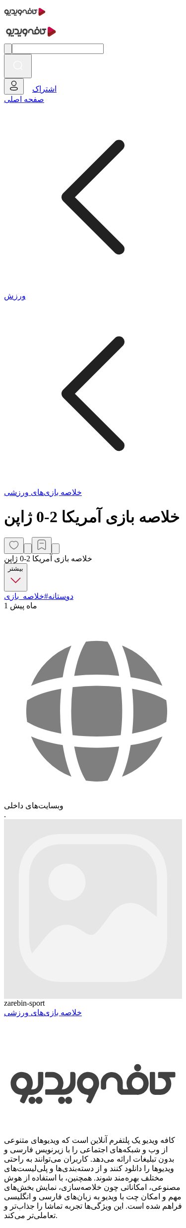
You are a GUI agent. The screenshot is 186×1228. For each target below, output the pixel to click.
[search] (18, 66)
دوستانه (60, 596)
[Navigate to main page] (25, 17)
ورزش (15, 296)
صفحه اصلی (24, 99)
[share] (28, 548)
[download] (56, 548)
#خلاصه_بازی (26, 596)
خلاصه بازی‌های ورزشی (43, 492)
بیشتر (15, 568)
